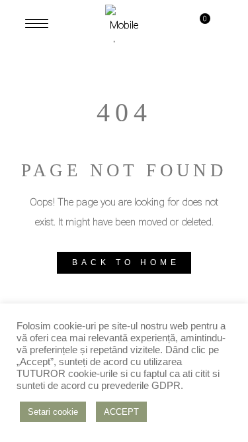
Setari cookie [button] (53, 412)
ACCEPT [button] (121, 412)
